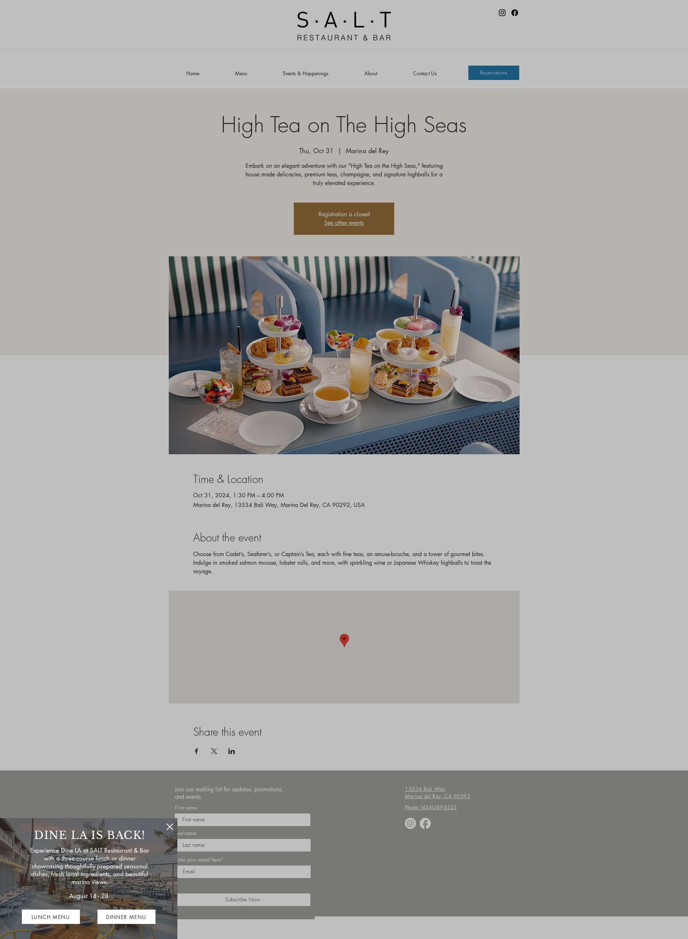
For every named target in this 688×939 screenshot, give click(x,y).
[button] (170, 827)
